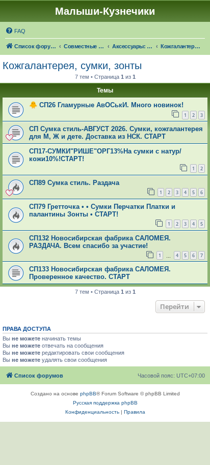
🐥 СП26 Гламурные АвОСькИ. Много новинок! (106, 105)
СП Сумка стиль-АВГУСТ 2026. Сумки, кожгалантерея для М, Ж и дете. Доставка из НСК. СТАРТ (116, 132)
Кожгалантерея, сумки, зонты (72, 65)
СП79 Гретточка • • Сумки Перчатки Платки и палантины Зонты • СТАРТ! (102, 210)
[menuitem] (15, 31)
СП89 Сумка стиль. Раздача (74, 183)
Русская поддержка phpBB (105, 403)
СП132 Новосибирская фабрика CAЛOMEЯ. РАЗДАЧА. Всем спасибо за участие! (100, 242)
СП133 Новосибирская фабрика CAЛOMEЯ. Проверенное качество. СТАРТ (100, 273)
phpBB (88, 393)
